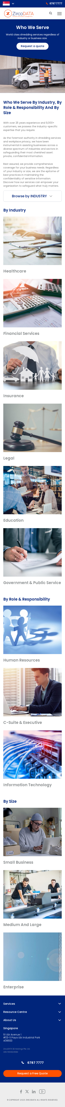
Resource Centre (15, 1012)
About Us (9, 1020)
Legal (8, 458)
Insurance (13, 396)
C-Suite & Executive (22, 722)
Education (13, 520)
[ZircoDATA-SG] (18, 13)
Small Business (18, 862)
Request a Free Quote (32, 1073)
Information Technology (27, 785)
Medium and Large (22, 924)
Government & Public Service (32, 582)
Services (9, 1004)
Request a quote (32, 46)
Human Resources (21, 660)
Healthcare (14, 271)
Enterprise (13, 987)
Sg (6, 3)
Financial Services (21, 333)
